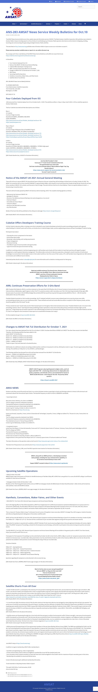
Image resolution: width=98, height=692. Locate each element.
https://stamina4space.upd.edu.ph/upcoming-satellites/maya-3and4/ (24, 137)
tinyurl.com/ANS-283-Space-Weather (78, 634)
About (13, 24)
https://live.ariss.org (24, 410)
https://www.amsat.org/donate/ (59, 463)
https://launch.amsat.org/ (23, 643)
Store (80, 24)
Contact (91, 1)
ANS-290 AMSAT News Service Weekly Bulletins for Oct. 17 (20, 676)
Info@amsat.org (49, 689)
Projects (57, 24)
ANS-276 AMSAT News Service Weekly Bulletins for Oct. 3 (20, 674)
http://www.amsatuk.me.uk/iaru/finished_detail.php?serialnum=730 (23, 120)
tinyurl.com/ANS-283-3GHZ (28, 315)
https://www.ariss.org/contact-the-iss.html (44, 445)
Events (65, 24)
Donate (74, 24)
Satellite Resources (36, 24)
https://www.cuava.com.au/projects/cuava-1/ (17, 151)
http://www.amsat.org (20, 46)
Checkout (58, 1)
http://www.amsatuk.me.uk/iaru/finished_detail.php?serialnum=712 (23, 135)
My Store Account (82, 1)
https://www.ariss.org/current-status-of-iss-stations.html (53, 441)
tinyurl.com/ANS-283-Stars (52, 621)
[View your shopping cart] (85, 24)
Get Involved (23, 24)
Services (48, 24)
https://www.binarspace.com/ (13, 122)
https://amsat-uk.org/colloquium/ (52, 211)
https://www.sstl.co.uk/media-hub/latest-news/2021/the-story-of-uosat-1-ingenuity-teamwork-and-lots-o (33, 597)
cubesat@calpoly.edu (29, 259)
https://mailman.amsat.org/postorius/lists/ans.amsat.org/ (21, 55)
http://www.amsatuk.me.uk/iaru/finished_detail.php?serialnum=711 (23, 133)
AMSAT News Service (12, 673)
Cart (51, 1)
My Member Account (69, 1)
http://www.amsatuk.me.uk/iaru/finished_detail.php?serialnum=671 (23, 150)
